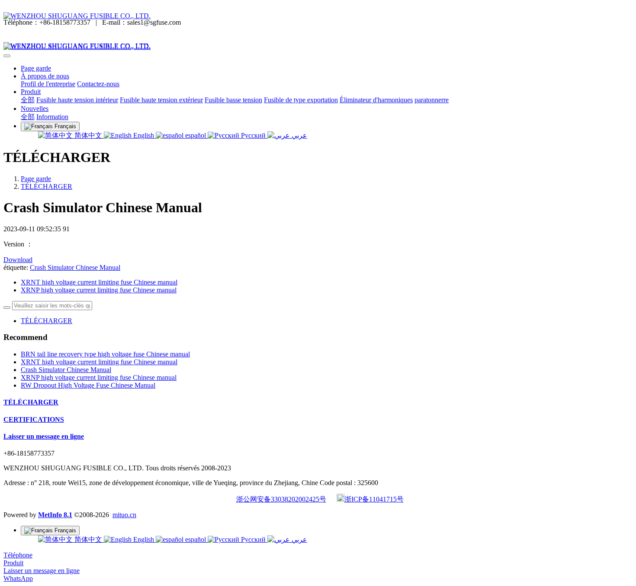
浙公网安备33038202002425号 (281, 499)
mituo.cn (124, 514)
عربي (298, 135)
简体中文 (88, 135)
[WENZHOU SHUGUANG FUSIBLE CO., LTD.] (318, 16)
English (144, 135)
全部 (28, 100)
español (195, 135)
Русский (253, 135)
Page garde (36, 68)
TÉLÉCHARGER (46, 186)
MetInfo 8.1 (55, 514)
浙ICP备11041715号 (374, 499)
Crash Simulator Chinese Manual (75, 267)
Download (17, 259)
